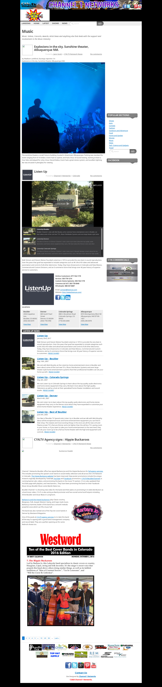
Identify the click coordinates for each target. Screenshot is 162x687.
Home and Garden (116, 135)
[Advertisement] (96, 15)
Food (111, 133)
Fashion (112, 128)
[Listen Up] (28, 340)
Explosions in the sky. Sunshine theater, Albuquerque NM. (61, 48)
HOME (36, 23)
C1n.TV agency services (45, 517)
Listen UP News (31, 330)
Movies (111, 138)
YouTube (57, 478)
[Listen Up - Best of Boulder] (28, 417)
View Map (27, 324)
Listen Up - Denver (47, 395)
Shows (111, 121)
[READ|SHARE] (53, 353)
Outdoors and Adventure (118, 130)
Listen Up (40, 171)
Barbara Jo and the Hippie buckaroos (36, 499)
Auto (111, 123)
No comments (96, 54)
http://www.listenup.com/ (72, 292)
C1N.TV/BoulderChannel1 (91, 478)
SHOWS (55, 23)
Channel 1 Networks (62, 176)
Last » (57, 638)
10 (41, 638)
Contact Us (81, 672)
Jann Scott (57, 54)
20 (45, 638)
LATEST (46, 23)
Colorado (76, 176)
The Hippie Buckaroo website (42, 476)
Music (111, 140)
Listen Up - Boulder (47, 358)
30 (49, 638)
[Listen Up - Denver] (28, 400)
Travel (111, 148)
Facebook (67, 478)
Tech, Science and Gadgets (119, 145)
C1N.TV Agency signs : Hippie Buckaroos (61, 439)
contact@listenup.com (68, 290)
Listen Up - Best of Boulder (52, 411)
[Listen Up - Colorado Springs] (28, 382)
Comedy (112, 126)
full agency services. (95, 471)
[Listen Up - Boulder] (28, 363)
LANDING (26, 23)
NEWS (64, 23)
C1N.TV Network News (73, 54)
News (111, 143)
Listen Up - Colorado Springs (53, 377)
